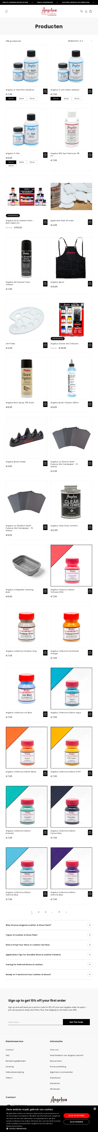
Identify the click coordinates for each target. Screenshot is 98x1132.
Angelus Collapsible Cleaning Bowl (19, 590)
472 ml (32, 99)
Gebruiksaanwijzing (15, 1072)
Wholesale (55, 1089)
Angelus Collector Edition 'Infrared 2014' (63, 590)
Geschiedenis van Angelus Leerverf (67, 1055)
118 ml (21, 99)
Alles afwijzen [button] (76, 1122)
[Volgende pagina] (66, 912)
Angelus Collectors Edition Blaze (21, 771)
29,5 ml (11, 99)
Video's (9, 1077)
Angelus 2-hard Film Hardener (20, 90)
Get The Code (76, 1022)
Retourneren (56, 1061)
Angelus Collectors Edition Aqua (66, 712)
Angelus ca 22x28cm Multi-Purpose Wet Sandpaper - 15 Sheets (19, 528)
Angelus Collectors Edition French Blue (63, 832)
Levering (10, 1066)
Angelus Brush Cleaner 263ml (64, 402)
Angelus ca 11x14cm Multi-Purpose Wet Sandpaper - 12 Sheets (64, 464)
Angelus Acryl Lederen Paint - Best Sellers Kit (20, 221)
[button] (6, 11)
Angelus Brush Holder (16, 461)
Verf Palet (10, 343)
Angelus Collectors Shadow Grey (21, 651)
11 (59, 912)
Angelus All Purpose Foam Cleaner (18, 283)
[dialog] (49, 1119)
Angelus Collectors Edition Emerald (18, 832)
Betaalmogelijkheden (16, 1061)
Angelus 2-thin (13, 153)
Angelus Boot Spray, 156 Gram (20, 402)
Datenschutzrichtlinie (14, 1126)
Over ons (54, 1049)
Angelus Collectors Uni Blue (19, 712)
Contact (10, 1049)
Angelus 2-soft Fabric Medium (65, 90)
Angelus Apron (57, 282)
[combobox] (95, 1108)
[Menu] (12, 1104)
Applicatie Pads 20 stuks (62, 220)
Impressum (55, 1077)
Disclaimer (55, 1083)
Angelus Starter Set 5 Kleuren (64, 343)
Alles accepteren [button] (76, 1115)
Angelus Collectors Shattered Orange (65, 652)
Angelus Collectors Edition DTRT (66, 771)
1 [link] (31, 912)
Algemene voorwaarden (61, 1072)
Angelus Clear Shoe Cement (64, 525)
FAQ (8, 1055)
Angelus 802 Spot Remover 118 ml (65, 154)
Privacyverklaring (58, 1066)
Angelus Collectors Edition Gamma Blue (18, 893)
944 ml (11, 166)
